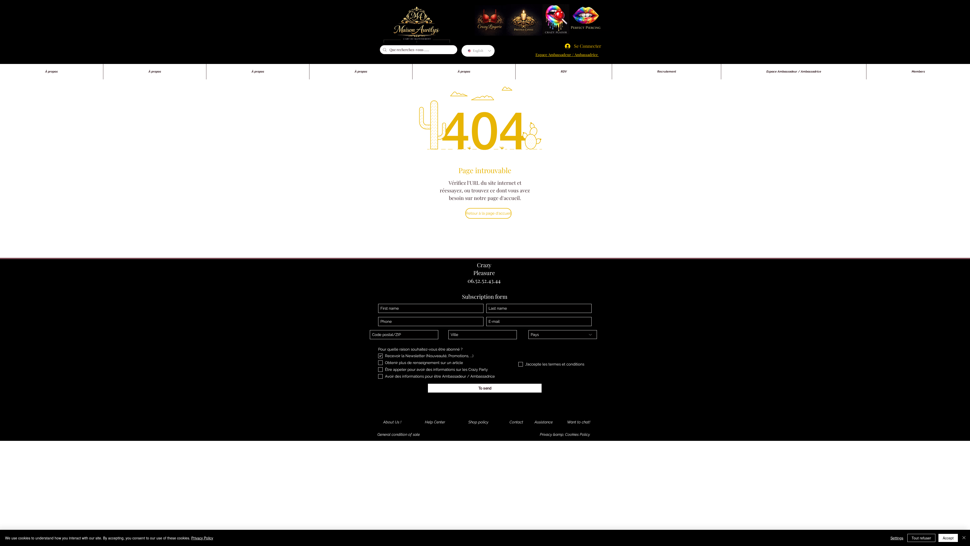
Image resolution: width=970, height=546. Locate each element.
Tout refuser (921, 537)
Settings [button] (896, 537)
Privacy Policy (202, 537)
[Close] (964, 538)
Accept (948, 537)
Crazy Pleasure (484, 269)
